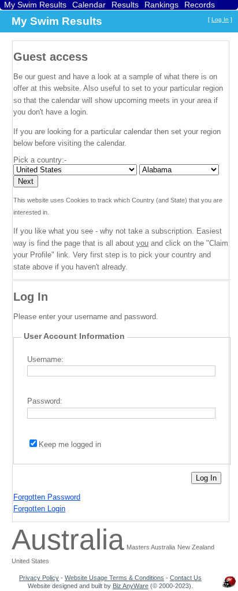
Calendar (89, 4)
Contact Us (186, 577)
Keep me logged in (70, 444)
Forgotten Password (46, 497)
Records (199, 4)
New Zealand (195, 547)
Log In (220, 19)
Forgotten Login (39, 508)
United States (30, 560)
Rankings (161, 4)
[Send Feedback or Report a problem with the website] (229, 587)
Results (125, 4)
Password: (44, 401)
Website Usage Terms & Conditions (114, 577)
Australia (68, 539)
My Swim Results (35, 4)
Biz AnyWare (130, 585)
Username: (45, 359)
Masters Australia (151, 547)
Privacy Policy (39, 577)
